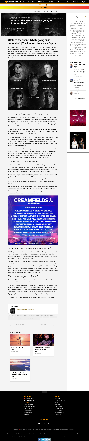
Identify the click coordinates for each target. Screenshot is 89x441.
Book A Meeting (59, 412)
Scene (29, 17)
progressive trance (76, 49)
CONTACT (76, 1)
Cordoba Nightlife (50, 315)
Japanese (72, 41)
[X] (57, 11)
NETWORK (27, 396)
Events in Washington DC (80, 30)
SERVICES (42, 1)
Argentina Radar (32, 315)
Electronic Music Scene (24, 317)
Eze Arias (32, 317)
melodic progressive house (80, 44)
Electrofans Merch (30, 400)
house (80, 39)
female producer (78, 32)
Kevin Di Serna (46, 317)
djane (71, 25)
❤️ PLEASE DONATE (29, 398)
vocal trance (77, 55)
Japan (83, 39)
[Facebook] (54, 11)
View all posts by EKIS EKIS (22, 309)
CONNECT (45, 7)
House (13, 17)
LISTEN (42, 5)
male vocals (76, 41)
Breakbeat (72, 21)
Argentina (14, 315)
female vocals (78, 35)
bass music (82, 19)
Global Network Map (29, 406)
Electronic (73, 27)
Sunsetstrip (37, 318)
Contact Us (58, 414)
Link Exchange (28, 410)
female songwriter (78, 34)
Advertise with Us (60, 400)
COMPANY (32, 1)
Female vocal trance (78, 37)
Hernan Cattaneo (38, 317)
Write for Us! (58, 410)
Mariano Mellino (53, 317)
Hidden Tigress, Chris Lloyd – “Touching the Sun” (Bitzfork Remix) (19, 374)
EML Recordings (76, 28)
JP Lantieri (77, 67)
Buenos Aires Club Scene (41, 315)
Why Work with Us (60, 408)
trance (76, 53)
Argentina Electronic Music (22, 315)
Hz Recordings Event (78, 79)
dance (81, 21)
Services (57, 398)
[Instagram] (44, 11)
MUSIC (59, 1)
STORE (23, 1)
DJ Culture (11, 317)
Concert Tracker (28, 408)
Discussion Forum (28, 404)
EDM (84, 25)
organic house (82, 46)
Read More (77, 87)
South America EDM (30, 318)
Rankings (26, 414)
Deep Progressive (79, 23)
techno (80, 51)
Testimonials (58, 406)
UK (79, 53)
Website (32, 309)
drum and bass (76, 25)
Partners (57, 404)
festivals (72, 39)
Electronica (78, 27)
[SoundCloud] (48, 11)
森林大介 (76, 80)
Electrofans (16, 317)
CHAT (48, 5)
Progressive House (21, 17)
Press (56, 402)
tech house (75, 51)
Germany (76, 39)
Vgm (84, 53)
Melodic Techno (75, 46)
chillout (76, 21)
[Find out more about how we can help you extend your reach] (78, 126)
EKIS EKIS (21, 28)
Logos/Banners (28, 412)
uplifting (81, 53)
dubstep (82, 25)
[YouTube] (51, 11)
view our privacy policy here (71, 436)
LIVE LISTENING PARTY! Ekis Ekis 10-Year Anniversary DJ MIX (42, 349)
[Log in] (84, 2)
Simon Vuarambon (21, 318)
